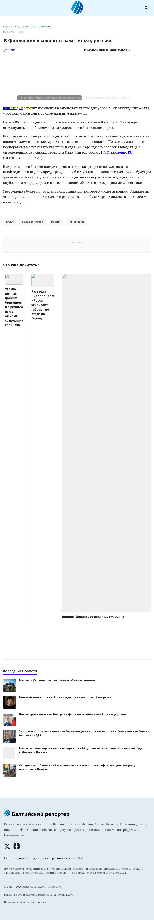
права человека (32, 221)
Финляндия (76, 221)
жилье (10, 221)
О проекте (54, 886)
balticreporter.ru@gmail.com (56, 894)
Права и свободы (41, 26)
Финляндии (13, 108)
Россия (55, 221)
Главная (7, 26)
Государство (21, 26)
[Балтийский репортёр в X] (7, 846)
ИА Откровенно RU (117, 152)
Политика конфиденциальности (25, 902)
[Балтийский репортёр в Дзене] (16, 846)
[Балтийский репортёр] (77, 12)
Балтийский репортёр (39, 814)
